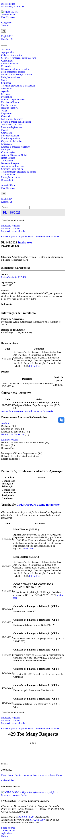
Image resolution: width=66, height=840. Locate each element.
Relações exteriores (10, 77)
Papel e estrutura (9, 105)
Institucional (7, 88)
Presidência (6, 96)
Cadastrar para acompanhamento (17, 236)
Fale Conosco (8, 17)
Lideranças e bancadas (12, 119)
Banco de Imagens (10, 163)
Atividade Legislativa (11, 124)
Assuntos (5, 49)
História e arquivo (10, 108)
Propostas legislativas (11, 127)
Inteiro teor (25, 242)
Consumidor (7, 60)
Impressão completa (10, 228)
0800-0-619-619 (26, 817)
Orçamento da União (11, 141)
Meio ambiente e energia (13, 71)
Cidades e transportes (11, 55)
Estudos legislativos (10, 138)
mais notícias (7, 780)
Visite (4, 110)
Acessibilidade (8, 14)
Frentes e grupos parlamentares (16, 121)
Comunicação (8, 152)
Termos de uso (8, 830)
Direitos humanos (9, 63)
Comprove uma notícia (12, 169)
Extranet (5, 836)
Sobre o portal (8, 827)
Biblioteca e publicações (13, 99)
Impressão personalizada (13, 231)
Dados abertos (8, 180)
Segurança (6, 83)
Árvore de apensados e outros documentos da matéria (27, 411)
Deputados (6, 113)
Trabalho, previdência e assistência (18, 85)
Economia (6, 66)
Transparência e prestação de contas (18, 171)
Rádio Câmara (8, 157)
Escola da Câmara (10, 102)
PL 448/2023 (12, 212)
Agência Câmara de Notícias (15, 155)
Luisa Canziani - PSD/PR (13, 277)
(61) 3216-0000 (37, 819)
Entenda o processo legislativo (16, 146)
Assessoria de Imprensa (12, 166)
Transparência (8, 174)
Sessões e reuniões (10, 135)
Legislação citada (9, 439)
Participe (5, 149)
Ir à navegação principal (12, 6)
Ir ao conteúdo (8, 3)
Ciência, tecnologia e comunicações (18, 58)
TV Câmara (7, 160)
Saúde (4, 80)
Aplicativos (6, 833)
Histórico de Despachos (12, 434)
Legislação (6, 144)
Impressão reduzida (10, 225)
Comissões (6, 133)
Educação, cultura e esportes (15, 69)
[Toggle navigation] (2, 45)
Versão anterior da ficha (47, 236)
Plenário (5, 130)
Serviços (5, 94)
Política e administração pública (16, 74)
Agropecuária (7, 52)
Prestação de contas (10, 177)
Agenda (5, 91)
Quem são (6, 116)
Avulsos (5, 423)
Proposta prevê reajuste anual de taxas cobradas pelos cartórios (31, 775)
